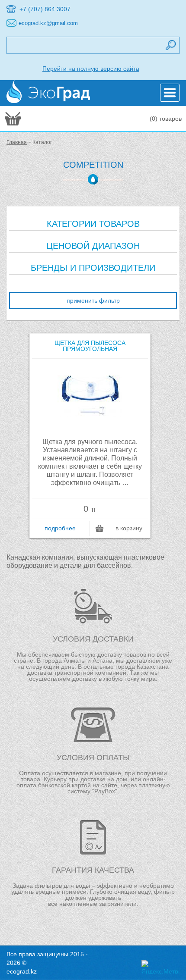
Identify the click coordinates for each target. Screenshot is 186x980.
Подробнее (60, 528)
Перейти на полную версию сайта (90, 68)
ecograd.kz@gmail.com (48, 23)
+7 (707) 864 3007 (45, 9)
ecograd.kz (21, 971)
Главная (16, 142)
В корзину (128, 528)
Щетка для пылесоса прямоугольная (90, 346)
